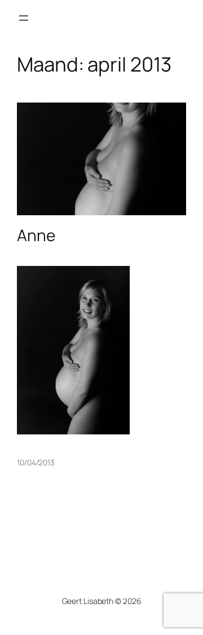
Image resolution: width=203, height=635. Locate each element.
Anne (36, 236)
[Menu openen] (23, 18)
